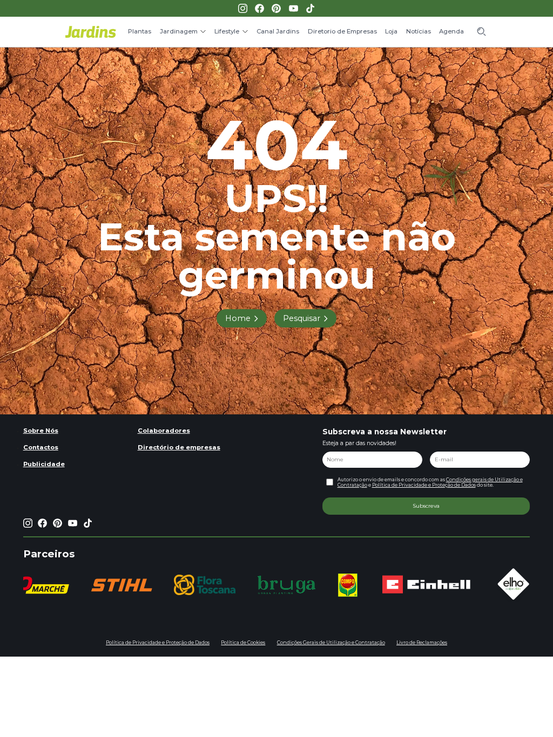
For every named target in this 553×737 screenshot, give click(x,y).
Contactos (40, 447)
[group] (121, 585)
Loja (391, 31)
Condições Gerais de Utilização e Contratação (331, 642)
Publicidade (44, 464)
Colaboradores (164, 430)
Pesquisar (301, 318)
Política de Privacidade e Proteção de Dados (424, 485)
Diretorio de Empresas (342, 31)
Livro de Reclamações (421, 642)
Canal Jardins (278, 31)
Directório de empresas (179, 447)
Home (238, 318)
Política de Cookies (243, 642)
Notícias (418, 31)
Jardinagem (179, 31)
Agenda (451, 31)
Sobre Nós (40, 430)
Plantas (139, 31)
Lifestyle (226, 31)
